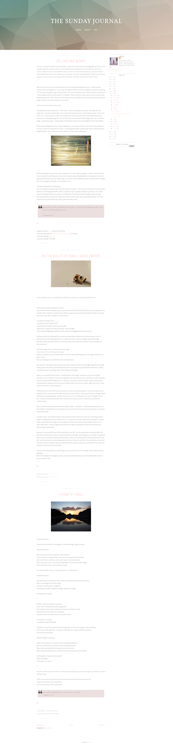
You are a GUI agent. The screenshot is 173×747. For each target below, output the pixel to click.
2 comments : (42, 718)
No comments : (43, 243)
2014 (112, 89)
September (115, 102)
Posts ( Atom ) (47, 728)
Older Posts (102, 725)
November (115, 98)
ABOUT (87, 30)
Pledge (45, 710)
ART (95, 30)
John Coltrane (50, 474)
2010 (112, 133)
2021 (112, 77)
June (114, 109)
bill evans (52, 236)
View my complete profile (115, 69)
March (114, 124)
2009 (112, 136)
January (115, 128)
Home (71, 725)
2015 (112, 86)
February (115, 126)
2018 (112, 79)
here (49, 231)
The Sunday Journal (86, 21)
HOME (78, 30)
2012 (112, 93)
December (115, 95)
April (114, 121)
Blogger (89, 742)
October (114, 100)
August (114, 104)
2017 (112, 82)
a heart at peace (71, 494)
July (114, 107)
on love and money (71, 61)
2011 (112, 131)
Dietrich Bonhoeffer (51, 477)
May (114, 119)
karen (122, 57)
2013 (112, 91)
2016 (112, 84)
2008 (112, 138)
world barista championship (61, 234)
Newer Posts (40, 725)
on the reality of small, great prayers (71, 255)
